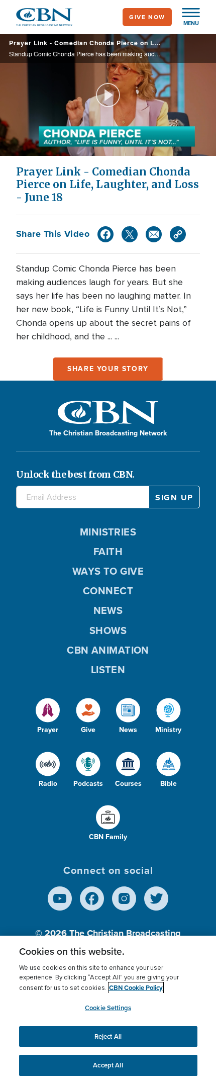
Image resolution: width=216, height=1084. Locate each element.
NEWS (108, 610)
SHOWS (108, 630)
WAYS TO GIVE (108, 571)
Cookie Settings (108, 1008)
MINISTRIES (108, 531)
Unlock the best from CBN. (75, 474)
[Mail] (154, 234)
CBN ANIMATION (108, 650)
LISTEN (108, 669)
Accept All (108, 1065)
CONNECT (108, 590)
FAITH (108, 551)
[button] (186, 17)
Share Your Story (108, 369)
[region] (108, 1010)
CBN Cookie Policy (136, 987)
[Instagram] (124, 898)
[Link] (178, 234)
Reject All (108, 1036)
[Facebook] (105, 234)
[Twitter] (130, 234)
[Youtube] (60, 898)
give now (147, 17)
